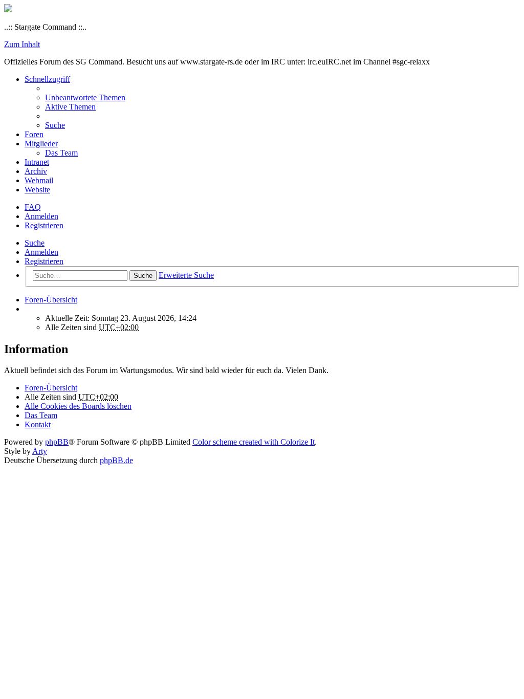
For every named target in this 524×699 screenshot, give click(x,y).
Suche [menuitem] (55, 125)
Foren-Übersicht (51, 387)
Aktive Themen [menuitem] (70, 106)
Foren (34, 134)
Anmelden (41, 252)
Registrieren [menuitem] (44, 225)
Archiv (36, 171)
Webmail (39, 180)
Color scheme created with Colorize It (253, 442)
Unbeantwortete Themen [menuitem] (85, 97)
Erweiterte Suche (186, 275)
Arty (39, 451)
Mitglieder (41, 143)
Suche (35, 242)
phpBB (57, 442)
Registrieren (44, 261)
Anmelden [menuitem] (41, 216)
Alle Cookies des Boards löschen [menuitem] (78, 406)
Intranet (37, 162)
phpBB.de (116, 460)
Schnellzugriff (47, 79)
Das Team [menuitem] (61, 152)
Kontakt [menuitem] (38, 424)
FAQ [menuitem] (33, 207)
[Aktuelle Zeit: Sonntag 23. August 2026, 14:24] (28, 308)
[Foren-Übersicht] (8, 9)
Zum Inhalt (22, 44)
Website (37, 189)
